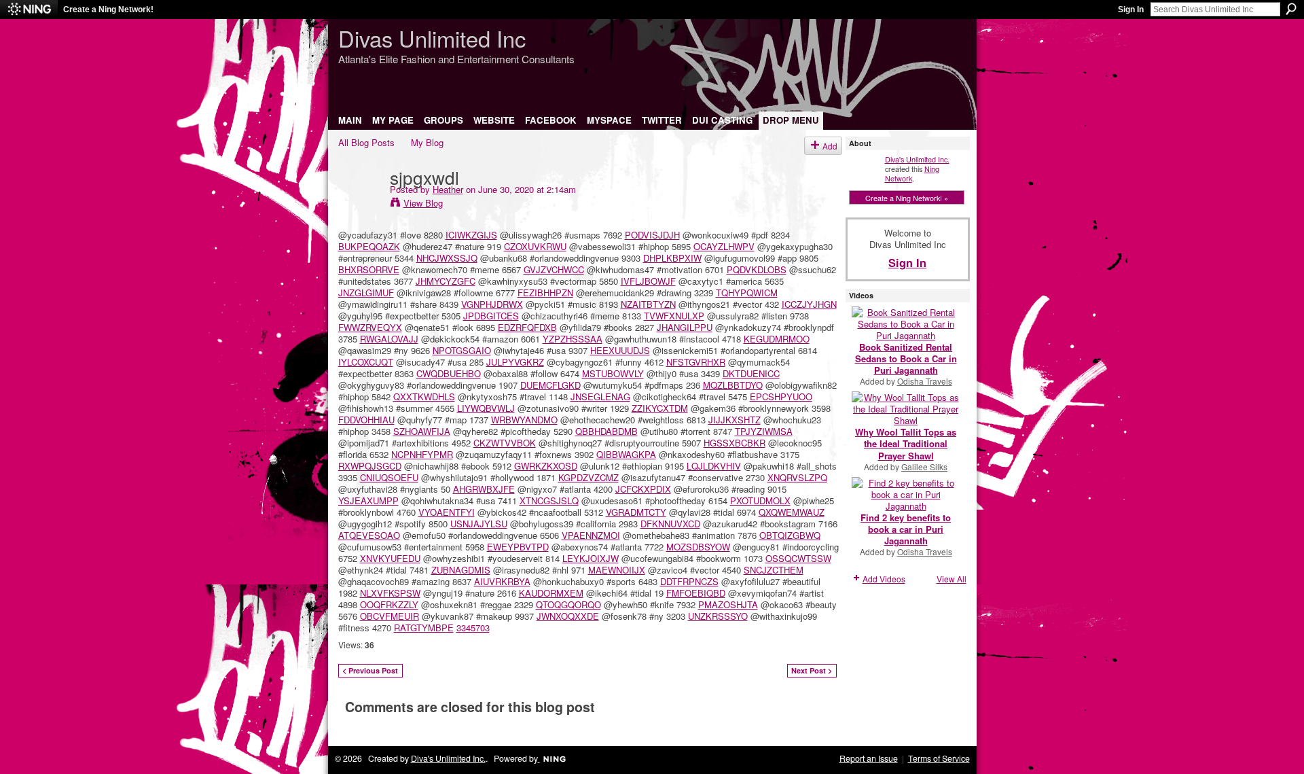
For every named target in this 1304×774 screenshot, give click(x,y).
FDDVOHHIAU (366, 419)
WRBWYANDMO (524, 419)
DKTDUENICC (751, 373)
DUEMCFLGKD (550, 385)
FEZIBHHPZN (545, 292)
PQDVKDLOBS (756, 269)
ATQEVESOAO (369, 535)
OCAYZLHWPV (724, 246)
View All (951, 578)
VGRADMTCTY (636, 512)
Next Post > (811, 670)
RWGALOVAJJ (389, 338)
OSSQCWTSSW (798, 558)
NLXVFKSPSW (390, 592)
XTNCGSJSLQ (549, 500)
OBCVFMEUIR (389, 616)
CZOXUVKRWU (535, 246)
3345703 (473, 627)
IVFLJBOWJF (648, 281)
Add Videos (884, 578)
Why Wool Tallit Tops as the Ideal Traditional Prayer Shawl (905, 443)
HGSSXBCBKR (734, 442)
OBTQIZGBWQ (789, 535)
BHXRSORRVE (368, 269)
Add (829, 146)
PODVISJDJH (652, 234)
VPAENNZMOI (591, 535)
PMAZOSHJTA (728, 604)
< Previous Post (370, 670)
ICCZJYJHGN (809, 304)
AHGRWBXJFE (484, 488)
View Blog (423, 202)
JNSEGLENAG (600, 396)
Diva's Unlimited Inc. (917, 159)
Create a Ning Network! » (906, 197)
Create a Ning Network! (108, 9)
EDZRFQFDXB (527, 327)
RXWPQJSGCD (369, 465)
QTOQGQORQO (568, 604)
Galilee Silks (924, 466)
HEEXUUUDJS (620, 350)
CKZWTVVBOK (504, 442)
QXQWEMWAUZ (792, 512)
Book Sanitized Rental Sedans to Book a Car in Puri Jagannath (906, 358)
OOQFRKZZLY (389, 604)
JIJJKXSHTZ (734, 419)
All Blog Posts (366, 142)
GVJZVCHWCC (554, 269)
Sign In (1131, 9)
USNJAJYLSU (478, 523)
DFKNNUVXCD (670, 523)
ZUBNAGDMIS (460, 569)
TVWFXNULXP (674, 315)
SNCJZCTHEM (773, 569)
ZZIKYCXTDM (660, 408)
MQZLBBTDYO (733, 385)
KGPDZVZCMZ (588, 477)
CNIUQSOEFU (389, 477)
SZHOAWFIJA (421, 431)
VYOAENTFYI (446, 512)
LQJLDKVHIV (714, 465)
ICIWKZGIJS (471, 234)
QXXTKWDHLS (424, 396)
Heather (448, 189)
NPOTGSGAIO (462, 350)
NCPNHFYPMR (422, 454)
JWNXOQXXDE (568, 616)
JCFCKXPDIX (643, 488)
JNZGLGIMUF (366, 292)
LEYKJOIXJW (590, 558)
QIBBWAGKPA (626, 454)
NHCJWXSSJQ (446, 257)
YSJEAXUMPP (368, 500)
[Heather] (360, 204)
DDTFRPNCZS (689, 581)
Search (1291, 9)
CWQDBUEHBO (448, 373)
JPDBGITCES (491, 315)
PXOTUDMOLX (760, 500)
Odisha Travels (924, 381)
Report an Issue (868, 758)
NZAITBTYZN (648, 304)
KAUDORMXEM (551, 592)
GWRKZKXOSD (545, 465)
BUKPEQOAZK (369, 246)
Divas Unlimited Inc (432, 38)
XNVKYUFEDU (390, 558)
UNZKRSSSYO (718, 616)
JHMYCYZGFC (445, 281)
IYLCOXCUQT (365, 361)
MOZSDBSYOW (698, 546)
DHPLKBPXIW (672, 257)
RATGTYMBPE (424, 627)
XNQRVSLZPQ (797, 477)
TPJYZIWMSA (764, 431)
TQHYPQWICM (747, 292)
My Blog (427, 142)
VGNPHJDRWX (492, 304)
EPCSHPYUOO (781, 396)
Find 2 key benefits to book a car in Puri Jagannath (906, 529)
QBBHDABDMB (606, 431)
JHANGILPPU (684, 327)
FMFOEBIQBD (695, 592)
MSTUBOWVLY (613, 373)
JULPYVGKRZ (515, 361)
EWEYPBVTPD (518, 546)
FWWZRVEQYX (370, 327)
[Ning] (29, 9)
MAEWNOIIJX (616, 569)
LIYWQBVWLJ (486, 408)
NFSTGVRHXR (695, 361)
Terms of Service (939, 758)
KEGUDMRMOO (777, 338)
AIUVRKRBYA (502, 581)
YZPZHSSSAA (572, 338)
